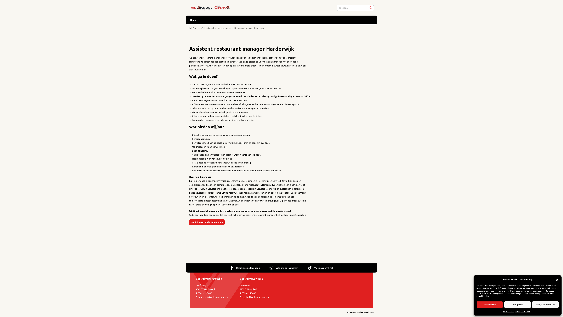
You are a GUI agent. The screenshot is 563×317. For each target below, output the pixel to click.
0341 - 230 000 (205, 293)
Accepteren (490, 304)
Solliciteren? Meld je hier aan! (207, 222)
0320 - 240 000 (249, 293)
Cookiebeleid (508, 311)
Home (193, 20)
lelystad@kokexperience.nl (255, 297)
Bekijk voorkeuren (545, 304)
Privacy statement (522, 311)
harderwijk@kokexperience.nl (213, 297)
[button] (557, 279)
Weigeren (518, 304)
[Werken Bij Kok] (210, 7)
